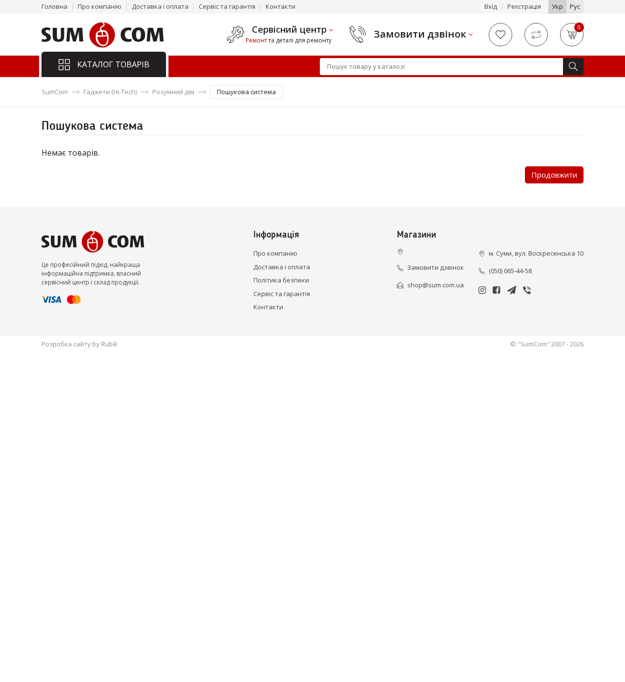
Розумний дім (173, 91)
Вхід (490, 6)
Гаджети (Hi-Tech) (110, 91)
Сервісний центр (289, 29)
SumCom (55, 91)
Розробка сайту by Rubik (80, 344)
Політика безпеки (281, 280)
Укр (557, 6)
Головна (54, 6)
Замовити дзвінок (420, 34)
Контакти (280, 6)
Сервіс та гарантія (227, 6)
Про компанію (100, 6)
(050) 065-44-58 (510, 270)
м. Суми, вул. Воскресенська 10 (536, 253)
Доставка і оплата (160, 6)
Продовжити (554, 175)
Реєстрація (524, 6)
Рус (575, 6)
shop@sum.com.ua (435, 285)
